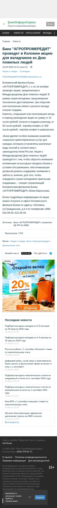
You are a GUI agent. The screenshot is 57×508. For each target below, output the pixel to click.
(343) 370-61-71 (24, 451)
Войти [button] (50, 24)
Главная (6, 41)
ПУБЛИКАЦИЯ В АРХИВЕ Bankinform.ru (22, 77)
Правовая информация (14, 460)
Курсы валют (33, 33)
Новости (18, 33)
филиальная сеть (11, 245)
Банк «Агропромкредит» (38, 241)
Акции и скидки (9, 71)
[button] (3, 24)
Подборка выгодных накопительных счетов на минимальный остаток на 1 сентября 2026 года (28, 390)
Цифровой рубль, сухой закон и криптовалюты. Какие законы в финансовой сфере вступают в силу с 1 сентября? (28, 364)
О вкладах (25, 71)
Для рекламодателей (38, 460)
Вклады (47, 33)
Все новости (12, 422)
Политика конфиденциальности (31, 457)
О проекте (7, 457)
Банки (5, 33)
